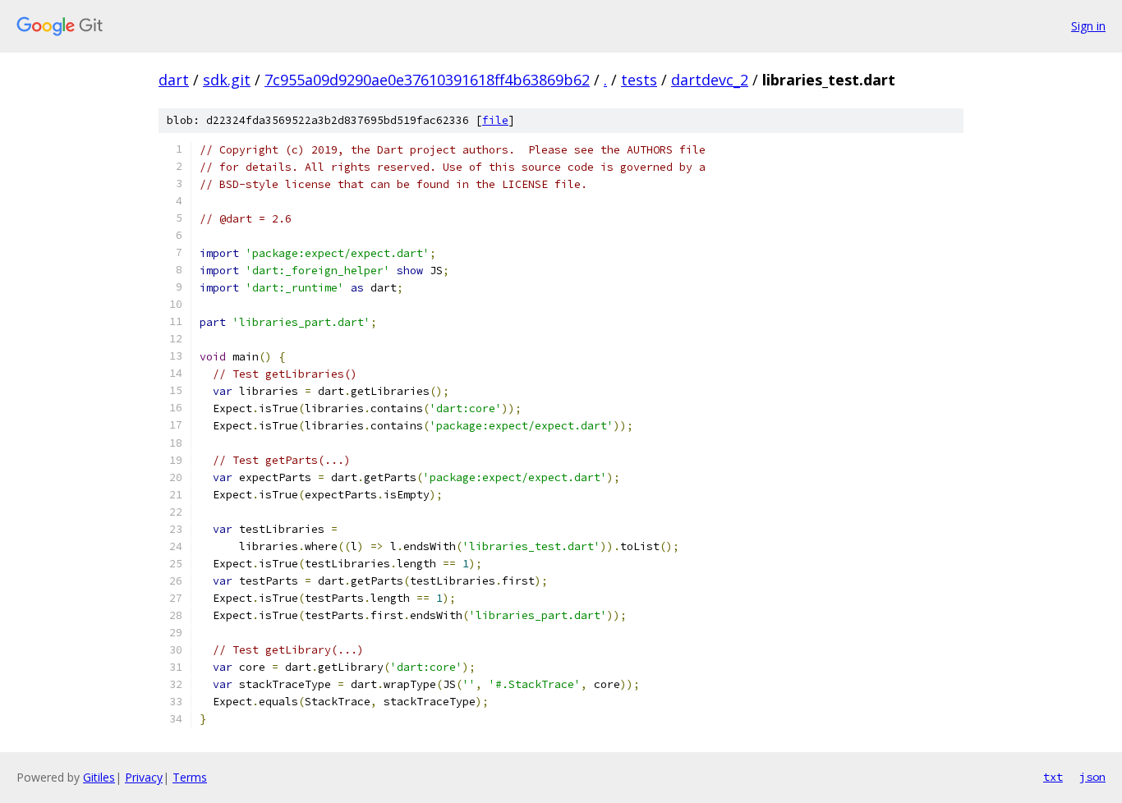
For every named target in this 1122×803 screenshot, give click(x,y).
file (495, 120)
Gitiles (99, 777)
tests (639, 79)
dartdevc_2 (709, 79)
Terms (189, 777)
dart (174, 79)
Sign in (1088, 26)
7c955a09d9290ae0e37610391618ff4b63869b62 (427, 79)
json (1092, 776)
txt (1053, 776)
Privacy (144, 777)
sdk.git (227, 79)
